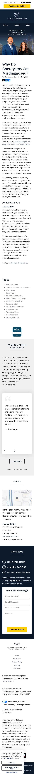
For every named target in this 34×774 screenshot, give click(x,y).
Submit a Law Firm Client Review (17, 469)
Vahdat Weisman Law (24, 766)
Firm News (10, 290)
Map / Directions (10, 536)
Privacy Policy (17, 662)
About (17, 25)
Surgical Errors (12, 309)
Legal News (10, 293)
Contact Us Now (17, 629)
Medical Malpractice (19, 263)
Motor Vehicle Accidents (16, 298)
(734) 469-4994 (16, 539)
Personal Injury (12, 304)
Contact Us (17, 551)
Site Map (17, 665)
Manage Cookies (24, 704)
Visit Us (17, 481)
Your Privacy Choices (16, 702)
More (28, 25)
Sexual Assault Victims (15, 307)
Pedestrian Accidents (14, 301)
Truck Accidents (12, 312)
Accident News (12, 285)
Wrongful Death (12, 317)
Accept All (11, 763)
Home (5, 25)
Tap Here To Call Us (17, 6)
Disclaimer (17, 659)
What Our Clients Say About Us (17, 346)
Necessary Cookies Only (11, 768)
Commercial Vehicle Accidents (18, 287)
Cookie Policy (9, 704)
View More (17, 461)
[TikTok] (24, 755)
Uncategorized (12, 315)
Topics (5, 279)
